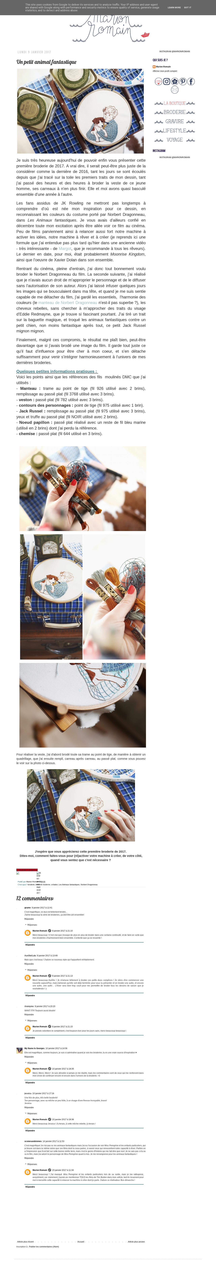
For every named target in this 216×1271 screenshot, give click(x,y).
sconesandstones (33, 1141)
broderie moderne (43, 885)
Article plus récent (25, 1242)
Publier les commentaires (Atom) (44, 1246)
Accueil (80, 1242)
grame (27, 908)
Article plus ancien (136, 1242)
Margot (65, 248)
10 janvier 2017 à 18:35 (63, 1069)
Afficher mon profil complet (165, 71)
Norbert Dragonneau (89, 885)
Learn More (174, 7)
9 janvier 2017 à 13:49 (47, 955)
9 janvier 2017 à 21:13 (62, 976)
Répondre (29, 919)
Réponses (32, 925)
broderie (31, 885)
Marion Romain (32, 882)
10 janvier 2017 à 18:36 (63, 1119)
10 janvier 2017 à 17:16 (43, 1093)
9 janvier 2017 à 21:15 (62, 1026)
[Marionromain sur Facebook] (191, 84)
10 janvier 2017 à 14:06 (56, 1048)
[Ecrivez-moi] (175, 93)
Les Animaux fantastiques (69, 885)
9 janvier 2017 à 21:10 (62, 931)
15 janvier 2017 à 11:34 (63, 1170)
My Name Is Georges (34, 1048)
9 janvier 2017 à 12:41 (42, 908)
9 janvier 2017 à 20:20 (45, 1006)
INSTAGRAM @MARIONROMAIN (174, 51)
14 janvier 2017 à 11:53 (53, 1141)
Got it (187, 7)
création (54, 885)
